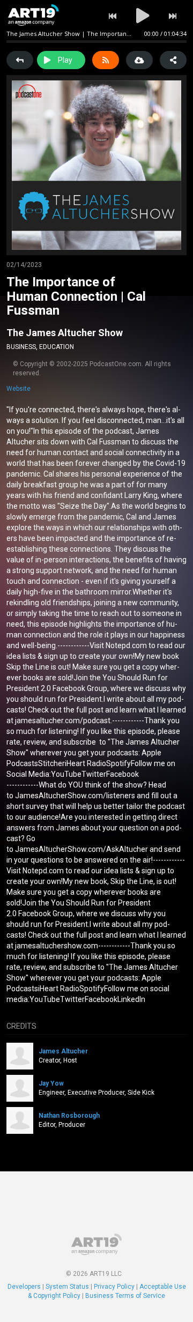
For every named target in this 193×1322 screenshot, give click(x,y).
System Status (67, 1286)
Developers (24, 1286)
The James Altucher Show (64, 332)
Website (18, 388)
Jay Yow (51, 1083)
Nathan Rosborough (69, 1115)
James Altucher (63, 1051)
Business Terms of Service (125, 1295)
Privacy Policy (114, 1286)
